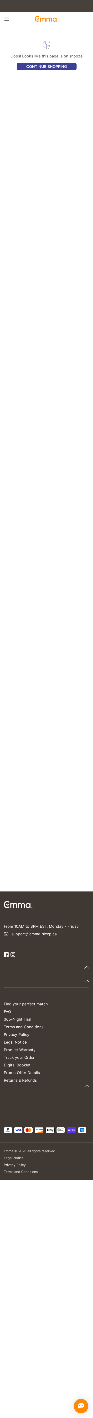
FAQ (7, 1011)
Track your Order (19, 1057)
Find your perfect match (26, 1004)
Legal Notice (15, 1042)
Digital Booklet (17, 1065)
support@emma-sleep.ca (34, 934)
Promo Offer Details (22, 1072)
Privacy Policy (16, 1034)
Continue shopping (46, 66)
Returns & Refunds (20, 1080)
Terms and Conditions (23, 1026)
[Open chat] (81, 1406)
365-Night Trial (17, 1019)
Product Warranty (20, 1049)
